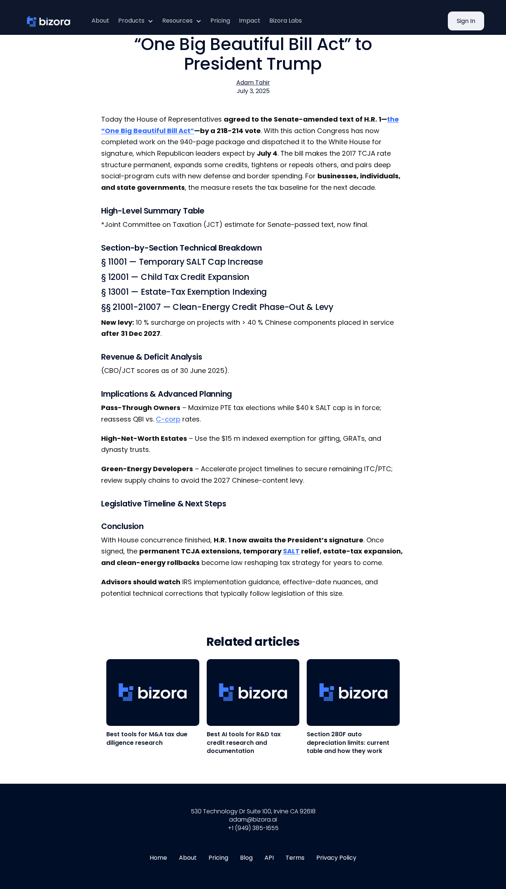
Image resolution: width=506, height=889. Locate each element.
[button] (136, 21)
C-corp (168, 419)
